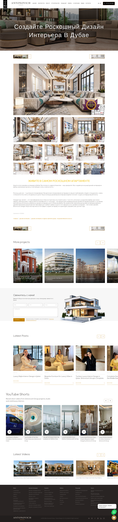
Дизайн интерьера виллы (35, 490)
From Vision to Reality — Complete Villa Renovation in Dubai (14, 439)
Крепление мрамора (49, 506)
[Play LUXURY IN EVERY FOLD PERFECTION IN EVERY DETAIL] (70, 420)
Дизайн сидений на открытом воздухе (49, 504)
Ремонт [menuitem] (48, 3)
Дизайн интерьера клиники (35, 507)
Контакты (15, 498)
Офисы (61, 496)
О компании (16, 490)
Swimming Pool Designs (80, 496)
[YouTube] (89, 518)
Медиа (15, 496)
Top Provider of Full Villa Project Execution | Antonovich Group (32, 439)
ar (100, 3)
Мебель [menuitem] (70, 3)
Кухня (61, 504)
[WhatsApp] (114, 512)
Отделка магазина (48, 496)
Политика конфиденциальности (18, 501)
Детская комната (64, 498)
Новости (15, 494)
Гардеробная (63, 494)
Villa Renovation (32, 501)
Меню (14, 488)
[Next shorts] (110, 400)
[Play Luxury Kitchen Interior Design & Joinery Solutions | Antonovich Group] (107, 420)
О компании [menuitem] (76, 3)
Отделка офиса (48, 494)
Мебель (61, 488)
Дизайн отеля (32, 496)
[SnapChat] (98, 518)
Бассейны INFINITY (79, 500)
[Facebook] (95, 518)
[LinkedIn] (101, 518)
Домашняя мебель (64, 490)
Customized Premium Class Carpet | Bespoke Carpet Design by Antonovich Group (88, 439)
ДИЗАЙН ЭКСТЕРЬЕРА (34, 494)
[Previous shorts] (106, 400)
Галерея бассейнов (79, 504)
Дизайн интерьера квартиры (35, 492)
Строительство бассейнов (81, 498)
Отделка (46, 488)
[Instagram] (92, 518)
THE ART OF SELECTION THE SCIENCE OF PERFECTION (51, 438)
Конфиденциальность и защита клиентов (19, 504)
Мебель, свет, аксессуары (97, 498)
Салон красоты (32, 503)
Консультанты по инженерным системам (49, 499)
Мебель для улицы (64, 492)
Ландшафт (77, 488)
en (98, 3)
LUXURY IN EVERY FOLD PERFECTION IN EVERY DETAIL (70, 438)
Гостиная (62, 502)
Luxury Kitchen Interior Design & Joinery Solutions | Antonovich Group (107, 439)
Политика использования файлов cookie (19, 509)
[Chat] (114, 517)
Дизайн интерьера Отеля (97, 505)
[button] (98, 243)
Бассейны (77, 494)
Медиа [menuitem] (82, 3)
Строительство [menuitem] (55, 3)
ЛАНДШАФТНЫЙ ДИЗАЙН (81, 490)
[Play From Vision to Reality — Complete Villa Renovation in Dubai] (14, 420)
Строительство (16, 492)
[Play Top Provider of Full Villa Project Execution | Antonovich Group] (33, 420)
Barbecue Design (48, 501)
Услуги (92, 488)
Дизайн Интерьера (33, 488)
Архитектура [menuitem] (41, 3)
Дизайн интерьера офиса (35, 505)
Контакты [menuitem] (88, 3)
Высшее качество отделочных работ (95, 494)
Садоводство (78, 492)
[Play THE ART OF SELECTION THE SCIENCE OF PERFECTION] (51, 420)
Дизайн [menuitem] (35, 3)
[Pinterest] (104, 518)
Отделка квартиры (48, 492)
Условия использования (18, 506)
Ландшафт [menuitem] (64, 3)
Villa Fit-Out (47, 490)
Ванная (61, 500)
